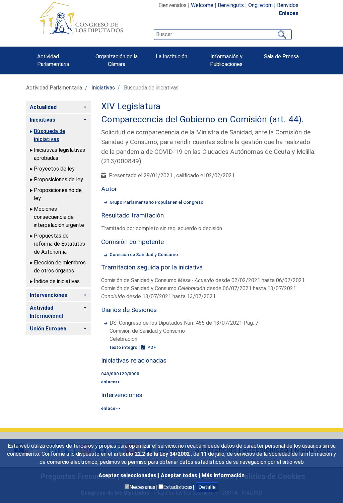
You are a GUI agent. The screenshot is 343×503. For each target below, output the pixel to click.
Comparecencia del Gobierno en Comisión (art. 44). (202, 119)
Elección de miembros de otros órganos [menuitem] (60, 266)
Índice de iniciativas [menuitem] (57, 281)
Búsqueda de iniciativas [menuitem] (49, 135)
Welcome (202, 5)
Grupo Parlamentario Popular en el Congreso (156, 202)
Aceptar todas (180, 475)
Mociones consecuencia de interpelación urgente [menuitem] (59, 217)
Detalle (207, 487)
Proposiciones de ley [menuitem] (58, 179)
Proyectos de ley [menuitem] (54, 169)
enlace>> (110, 381)
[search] (223, 34)
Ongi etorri (260, 5)
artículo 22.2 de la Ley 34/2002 (152, 454)
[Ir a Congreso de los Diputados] (81, 19)
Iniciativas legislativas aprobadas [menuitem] (59, 154)
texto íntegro (124, 347)
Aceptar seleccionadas (128, 475)
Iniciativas (103, 87)
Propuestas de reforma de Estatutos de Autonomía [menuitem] (59, 244)
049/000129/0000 (120, 373)
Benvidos (287, 5)
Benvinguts (231, 5)
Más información (223, 475)
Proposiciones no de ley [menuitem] (58, 194)
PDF (151, 347)
